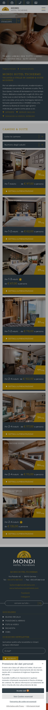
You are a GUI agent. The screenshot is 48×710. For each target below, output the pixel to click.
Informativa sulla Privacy (15, 706)
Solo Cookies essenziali (23, 696)
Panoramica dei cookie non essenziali (23, 701)
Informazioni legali (33, 706)
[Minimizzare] (42, 663)
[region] (23, 676)
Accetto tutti (21, 691)
